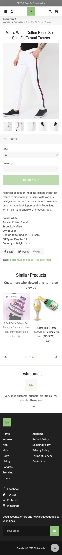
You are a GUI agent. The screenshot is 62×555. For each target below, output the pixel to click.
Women (7, 439)
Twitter (11, 494)
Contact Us (39, 461)
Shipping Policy (41, 444)
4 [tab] (36, 357)
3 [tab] (33, 357)
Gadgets (8, 466)
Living (6, 461)
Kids (5, 450)
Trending (8, 472)
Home (6, 433)
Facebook (13, 488)
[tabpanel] (16, 316)
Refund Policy (40, 439)
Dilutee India (8, 19)
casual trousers (35, 259)
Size (5, 148)
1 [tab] (26, 357)
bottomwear (17, 259)
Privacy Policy (40, 450)
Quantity (8, 163)
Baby (6, 455)
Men (48, 259)
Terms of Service (42, 455)
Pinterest (12, 500)
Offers (6, 478)
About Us (37, 433)
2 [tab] (29, 357)
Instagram (13, 505)
